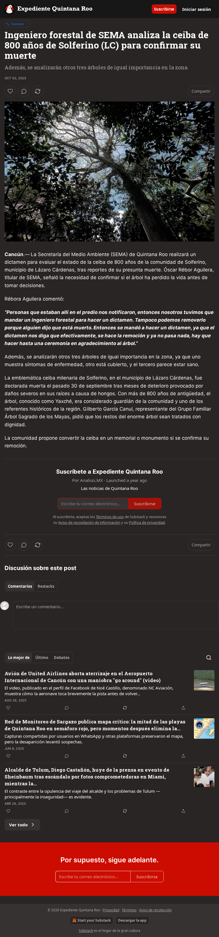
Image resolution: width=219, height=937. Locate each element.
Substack (86, 930)
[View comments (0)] (24, 91)
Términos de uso (110, 516)
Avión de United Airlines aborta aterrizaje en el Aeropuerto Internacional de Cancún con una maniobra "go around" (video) (83, 677)
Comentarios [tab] (20, 586)
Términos (129, 910)
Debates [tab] (61, 657)
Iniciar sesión (196, 9)
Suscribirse (164, 9)
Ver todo (18, 825)
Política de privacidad (147, 522)
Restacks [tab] (46, 586)
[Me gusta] (10, 91)
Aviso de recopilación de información (89, 522)
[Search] (208, 657)
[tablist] (31, 586)
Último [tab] (41, 657)
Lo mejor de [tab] (19, 657)
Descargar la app (132, 920)
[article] (109, 690)
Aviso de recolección (155, 910)
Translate (17, 24)
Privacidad (111, 910)
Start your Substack (94, 920)
